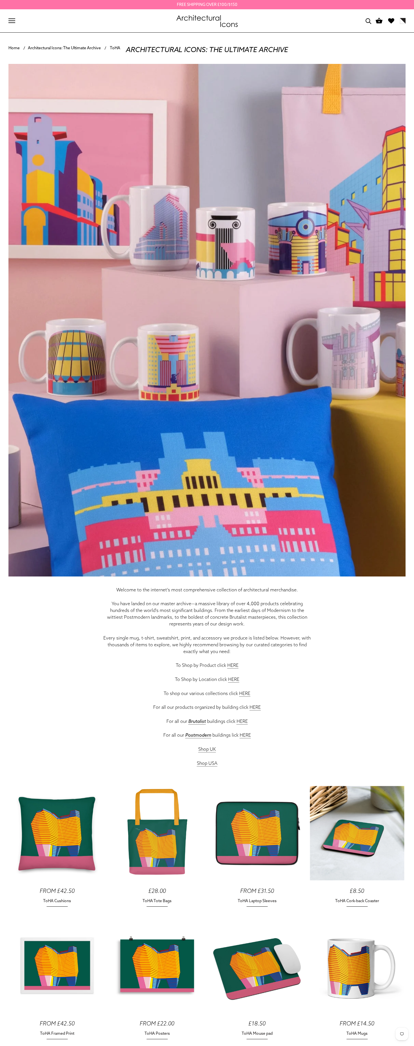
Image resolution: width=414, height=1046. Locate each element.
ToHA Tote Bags (157, 900)
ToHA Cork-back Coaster (357, 900)
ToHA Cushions (57, 900)
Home (14, 47)
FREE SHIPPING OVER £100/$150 (207, 4)
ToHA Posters (157, 1033)
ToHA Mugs (357, 1033)
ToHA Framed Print (57, 1033)
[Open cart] (379, 21)
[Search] (368, 21)
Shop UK (207, 749)
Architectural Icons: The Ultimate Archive (64, 47)
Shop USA (207, 763)
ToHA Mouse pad (257, 1033)
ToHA (115, 47)
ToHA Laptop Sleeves (257, 900)
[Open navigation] (11, 20)
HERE (233, 665)
